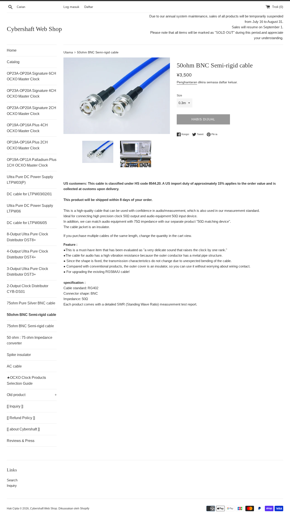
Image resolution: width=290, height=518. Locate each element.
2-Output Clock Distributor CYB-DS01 (27, 289)
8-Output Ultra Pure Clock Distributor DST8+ (27, 237)
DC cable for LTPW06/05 (27, 223)
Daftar (88, 7)
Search (12, 480)
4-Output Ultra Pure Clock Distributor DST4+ (27, 254)
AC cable (14, 366)
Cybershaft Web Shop (34, 28)
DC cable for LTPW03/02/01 (29, 194)
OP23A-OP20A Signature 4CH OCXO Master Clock (31, 93)
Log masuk (71, 7)
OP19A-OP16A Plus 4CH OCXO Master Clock (27, 128)
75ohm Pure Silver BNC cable (31, 303)
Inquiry (12, 485)
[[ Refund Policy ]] (21, 418)
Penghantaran (187, 82)
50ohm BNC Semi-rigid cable (31, 315)
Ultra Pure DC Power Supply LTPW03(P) (30, 180)
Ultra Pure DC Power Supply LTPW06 (30, 208)
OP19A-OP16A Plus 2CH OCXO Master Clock (27, 145)
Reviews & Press (20, 441)
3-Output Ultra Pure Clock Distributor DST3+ (27, 272)
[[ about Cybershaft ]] (23, 429)
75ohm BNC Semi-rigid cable (30, 326)
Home (12, 50)
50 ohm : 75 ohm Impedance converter (29, 340)
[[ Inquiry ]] (15, 406)
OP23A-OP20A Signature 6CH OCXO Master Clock (31, 76)
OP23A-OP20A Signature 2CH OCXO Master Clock (31, 111)
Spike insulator (19, 355)
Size (179, 95)
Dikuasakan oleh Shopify (73, 508)
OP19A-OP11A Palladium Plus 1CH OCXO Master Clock (31, 162)
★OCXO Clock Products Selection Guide (26, 380)
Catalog (13, 62)
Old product (32, 395)
